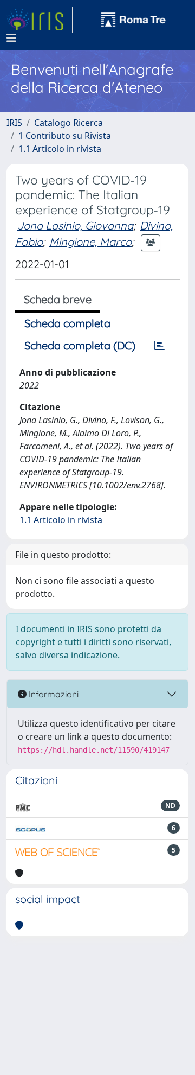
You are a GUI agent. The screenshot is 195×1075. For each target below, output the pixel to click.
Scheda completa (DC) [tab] (79, 345)
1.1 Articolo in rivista (59, 149)
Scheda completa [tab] (67, 323)
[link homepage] (39, 20)
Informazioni (53, 694)
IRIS (14, 123)
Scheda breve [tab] (58, 299)
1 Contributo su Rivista (64, 136)
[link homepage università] (133, 20)
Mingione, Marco (90, 242)
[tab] (159, 345)
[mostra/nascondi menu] (11, 38)
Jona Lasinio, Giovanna (75, 225)
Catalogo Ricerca (68, 123)
